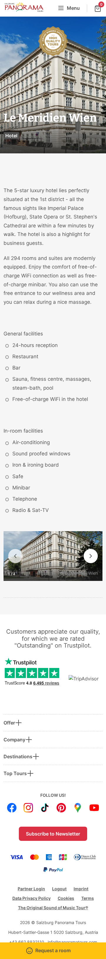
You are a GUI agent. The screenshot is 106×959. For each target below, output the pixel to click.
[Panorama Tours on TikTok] (44, 807)
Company (14, 740)
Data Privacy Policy (31, 898)
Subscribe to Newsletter (53, 834)
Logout (59, 888)
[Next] (91, 556)
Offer (9, 723)
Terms (87, 898)
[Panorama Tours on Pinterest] (61, 807)
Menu (73, 8)
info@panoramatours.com (72, 941)
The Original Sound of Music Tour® (53, 907)
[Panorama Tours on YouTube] (94, 807)
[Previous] (15, 556)
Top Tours (15, 773)
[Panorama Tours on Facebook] (11, 807)
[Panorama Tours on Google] (77, 807)
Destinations (18, 756)
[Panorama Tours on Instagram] (28, 807)
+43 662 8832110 (26, 941)
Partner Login (31, 888)
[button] (53, 950)
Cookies (66, 898)
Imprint (81, 888)
